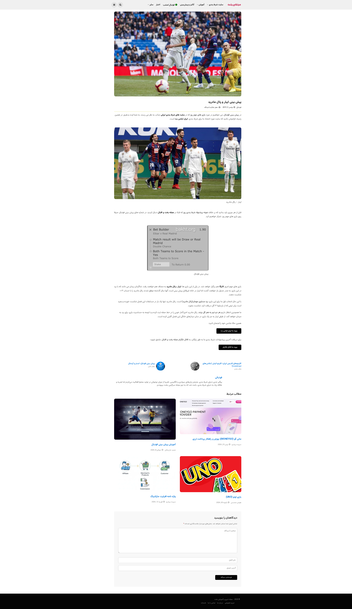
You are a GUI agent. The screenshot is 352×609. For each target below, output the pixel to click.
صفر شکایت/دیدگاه (211, 107)
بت (176, 119)
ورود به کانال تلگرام (230, 347)
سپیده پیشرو (236, 444)
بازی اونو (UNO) (233, 497)
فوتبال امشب (169, 5)
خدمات (203, 603)
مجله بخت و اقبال (165, 212)
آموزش (201, 4)
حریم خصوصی (229, 603)
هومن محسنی (236, 502)
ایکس (180, 119)
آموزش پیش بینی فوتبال (163, 445)
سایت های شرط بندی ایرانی (172, 115)
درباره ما (220, 603)
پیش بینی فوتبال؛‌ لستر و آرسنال (141, 365)
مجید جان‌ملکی (170, 450)
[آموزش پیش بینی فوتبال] (145, 419)
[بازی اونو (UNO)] (210, 474)
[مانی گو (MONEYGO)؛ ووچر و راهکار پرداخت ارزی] (210, 416)
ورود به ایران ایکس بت (229, 331)
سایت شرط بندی (216, 4)
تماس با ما (211, 603)
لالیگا (221, 286)
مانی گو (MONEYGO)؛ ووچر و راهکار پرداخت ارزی (217, 439)
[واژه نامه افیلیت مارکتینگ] (145, 474)
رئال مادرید (171, 286)
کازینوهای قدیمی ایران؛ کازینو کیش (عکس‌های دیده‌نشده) (222, 366)
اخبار (158, 4)
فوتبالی (238, 107)
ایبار (179, 286)
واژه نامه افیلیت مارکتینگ (163, 496)
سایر (151, 4)
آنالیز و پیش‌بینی (187, 4)
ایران (185, 119)
